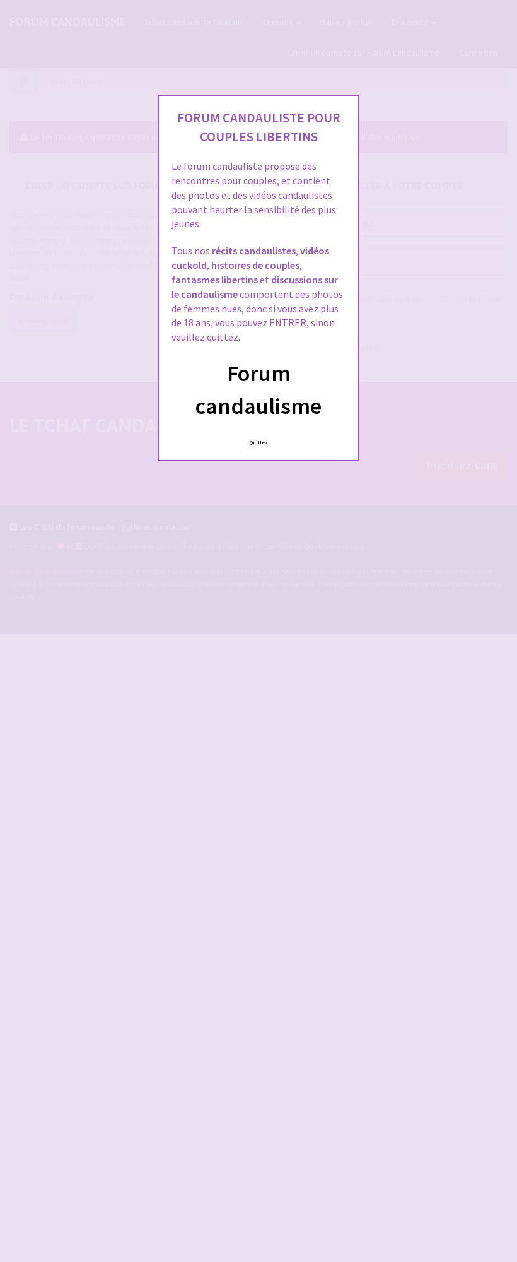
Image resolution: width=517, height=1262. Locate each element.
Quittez (259, 442)
